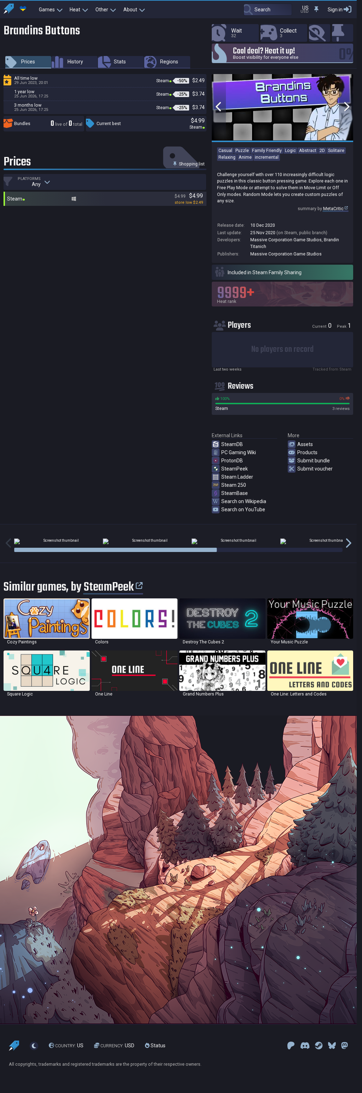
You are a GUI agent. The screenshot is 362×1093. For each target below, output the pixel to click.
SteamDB (232, 444)
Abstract (307, 150)
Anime (245, 157)
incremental (267, 157)
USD (117, 1045)
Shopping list (191, 164)
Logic (290, 150)
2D (322, 150)
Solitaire (336, 150)
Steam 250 (233, 485)
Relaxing (226, 157)
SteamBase (234, 493)
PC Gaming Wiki (238, 452)
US (69, 1045)
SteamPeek (234, 469)
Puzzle (242, 150)
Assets (305, 444)
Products (307, 452)
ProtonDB (232, 460)
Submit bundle (313, 460)
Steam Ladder (237, 477)
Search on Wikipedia (243, 501)
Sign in (335, 9)
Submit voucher (315, 469)
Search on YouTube (243, 509)
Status (157, 1045)
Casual (225, 150)
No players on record (282, 349)
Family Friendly (267, 150)
